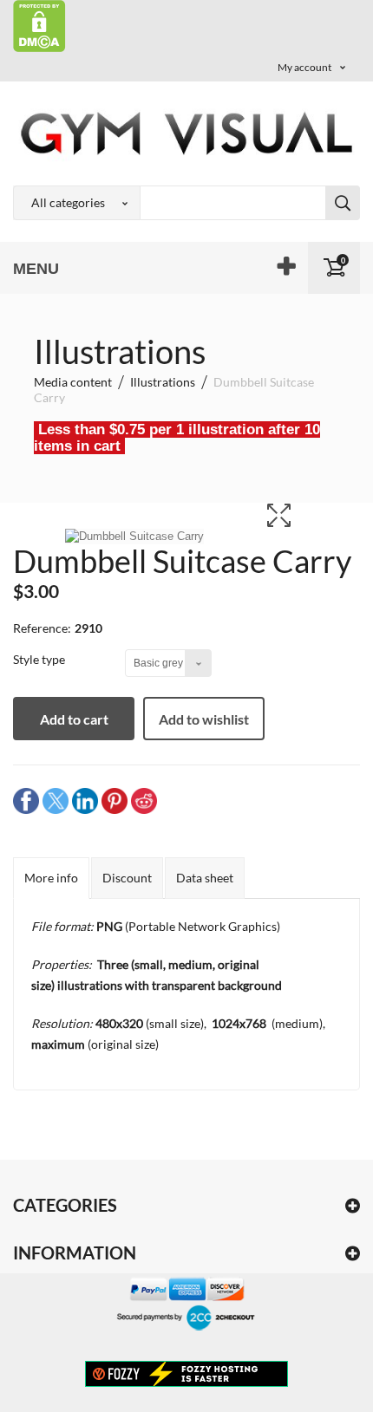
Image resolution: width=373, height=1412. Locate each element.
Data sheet (204, 877)
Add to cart (74, 719)
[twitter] (56, 799)
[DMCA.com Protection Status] (39, 24)
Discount (127, 877)
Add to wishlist (204, 719)
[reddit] (144, 799)
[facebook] (26, 799)
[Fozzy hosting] (186, 1373)
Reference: (42, 628)
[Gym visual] (186, 133)
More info (51, 877)
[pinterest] (114, 799)
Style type (40, 659)
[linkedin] (85, 799)
